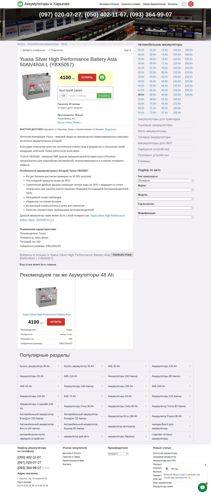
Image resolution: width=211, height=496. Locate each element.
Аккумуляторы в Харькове (47, 4)
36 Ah (141, 54)
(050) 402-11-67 (29, 457)
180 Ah (177, 108)
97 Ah (164, 112)
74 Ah (164, 54)
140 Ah (177, 81)
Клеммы (144, 161)
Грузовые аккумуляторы (155, 125)
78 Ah (164, 68)
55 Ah (153, 50)
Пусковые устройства (153, 155)
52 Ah (141, 103)
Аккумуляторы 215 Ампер (166, 396)
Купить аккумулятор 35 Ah (79, 366)
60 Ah (153, 63)
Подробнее (110, 129)
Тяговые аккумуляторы (154, 137)
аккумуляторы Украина (121, 436)
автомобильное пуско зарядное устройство (32, 436)
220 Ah (189, 76)
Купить (87, 77)
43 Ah (141, 76)
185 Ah (177, 112)
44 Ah (141, 81)
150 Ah (177, 90)
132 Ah (177, 72)
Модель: (143, 194)
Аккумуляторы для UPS (164, 460)
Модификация (146, 213)
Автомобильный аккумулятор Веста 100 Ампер (37, 426)
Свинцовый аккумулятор (164, 457)
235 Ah (189, 90)
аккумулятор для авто (76, 436)
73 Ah (164, 50)
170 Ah (177, 103)
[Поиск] (184, 4)
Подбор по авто (149, 170)
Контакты (172, 4)
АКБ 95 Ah (26, 386)
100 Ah (177, 50)
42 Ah (141, 72)
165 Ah (177, 99)
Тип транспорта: (148, 176)
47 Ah (141, 90)
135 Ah (177, 76)
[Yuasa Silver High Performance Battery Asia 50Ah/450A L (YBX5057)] (36, 86)
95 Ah (164, 108)
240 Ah (189, 94)
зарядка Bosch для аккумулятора (162, 426)
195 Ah (189, 59)
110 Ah (177, 59)
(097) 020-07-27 (29, 462)
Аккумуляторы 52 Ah (32, 376)
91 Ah (164, 99)
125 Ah (177, 68)
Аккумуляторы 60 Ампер (166, 376)
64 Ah (153, 81)
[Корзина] (191, 4)
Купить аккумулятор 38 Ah (35, 366)
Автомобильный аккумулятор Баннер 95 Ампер (81, 426)
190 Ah (189, 50)
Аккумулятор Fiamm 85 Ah (167, 416)
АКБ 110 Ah (70, 376)
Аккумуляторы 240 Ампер (122, 376)
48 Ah (141, 94)
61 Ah (153, 68)
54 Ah (141, 112)
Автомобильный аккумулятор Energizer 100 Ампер (37, 416)
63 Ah (153, 76)
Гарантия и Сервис (131, 4)
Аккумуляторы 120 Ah (32, 396)
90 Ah (164, 94)
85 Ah (164, 85)
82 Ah (164, 76)
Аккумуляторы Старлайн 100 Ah (36, 406)
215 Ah (189, 72)
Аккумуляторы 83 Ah (120, 396)
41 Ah (141, 68)
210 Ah (189, 68)
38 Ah (141, 59)
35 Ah (141, 50)
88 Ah (164, 90)
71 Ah (153, 108)
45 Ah (141, 85)
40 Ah (141, 63)
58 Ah (153, 59)
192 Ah (189, 54)
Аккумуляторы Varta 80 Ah (123, 406)
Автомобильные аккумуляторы (160, 44)
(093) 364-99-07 (29, 468)
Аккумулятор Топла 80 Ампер (169, 406)
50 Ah (141, 99)
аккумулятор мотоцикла (121, 426)
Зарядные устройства (153, 149)
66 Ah (153, 90)
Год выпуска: (146, 204)
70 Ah (153, 103)
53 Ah (141, 108)
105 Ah (177, 54)
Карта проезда (24, 482)
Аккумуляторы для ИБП (155, 143)
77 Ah (164, 63)
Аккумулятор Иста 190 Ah (122, 416)
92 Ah (164, 103)
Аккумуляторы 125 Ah (164, 366)
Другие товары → (70, 122)
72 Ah (153, 112)
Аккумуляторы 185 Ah (120, 386)
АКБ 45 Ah (114, 366)
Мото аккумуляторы (152, 131)
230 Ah (189, 85)
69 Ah (153, 99)
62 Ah (153, 72)
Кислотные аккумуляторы (165, 453)
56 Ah (153, 54)
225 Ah (189, 81)
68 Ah (153, 94)
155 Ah (177, 94)
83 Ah (164, 81)
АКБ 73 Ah (70, 396)
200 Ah (189, 63)
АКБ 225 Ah (158, 386)
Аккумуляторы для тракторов (159, 119)
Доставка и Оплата (109, 4)
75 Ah (164, 59)
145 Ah (177, 85)
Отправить (104, 95)
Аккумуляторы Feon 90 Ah (79, 406)
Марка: (142, 185)
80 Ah (164, 72)
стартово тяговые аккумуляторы (162, 436)
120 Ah (177, 63)
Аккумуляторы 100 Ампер (78, 386)
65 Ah (153, 85)
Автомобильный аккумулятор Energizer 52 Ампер (81, 416)
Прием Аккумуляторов (154, 4)
